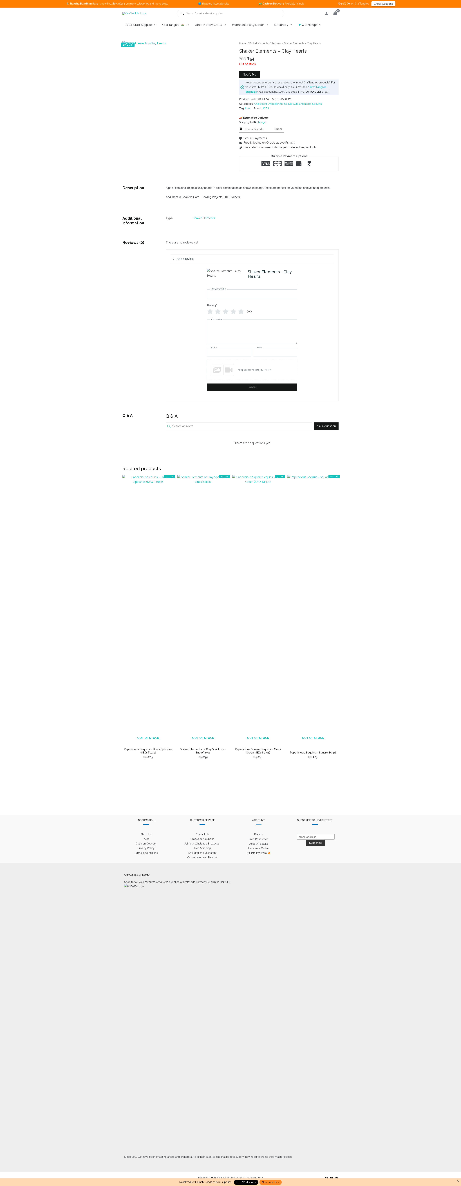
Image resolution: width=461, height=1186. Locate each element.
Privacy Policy (146, 848)
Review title (218, 289)
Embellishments (258, 43)
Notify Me (249, 74)
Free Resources (258, 839)
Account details (258, 843)
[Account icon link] (326, 13)
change (261, 122)
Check (279, 128)
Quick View (148, 741)
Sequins (276, 43)
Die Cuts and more (299, 103)
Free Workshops (246, 1182)
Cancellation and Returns (202, 857)
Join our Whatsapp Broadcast (202, 843)
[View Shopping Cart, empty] (335, 13)
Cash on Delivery (146, 843)
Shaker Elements (204, 218)
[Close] (458, 1181)
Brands (258, 834)
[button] (154, 24)
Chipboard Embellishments (270, 103)
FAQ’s (146, 838)
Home (242, 43)
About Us (146, 834)
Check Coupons (335, 3)
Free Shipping (202, 848)
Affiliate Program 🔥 (259, 852)
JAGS (265, 108)
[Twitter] (331, 1178)
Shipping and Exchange (202, 852)
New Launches (270, 1182)
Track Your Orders (259, 848)
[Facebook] (326, 1178)
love (247, 108)
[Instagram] (337, 1178)
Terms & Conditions (146, 852)
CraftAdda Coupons (202, 838)
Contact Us (202, 834)
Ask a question (326, 426)
